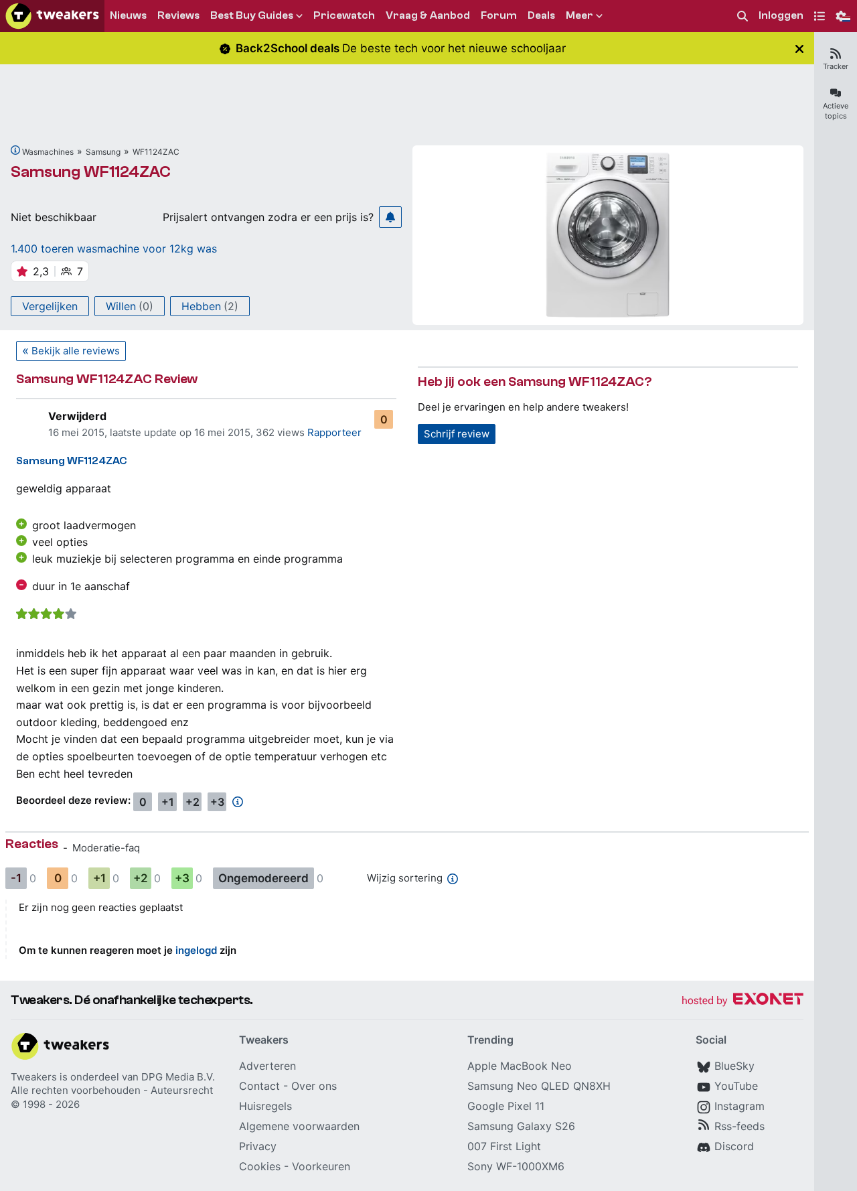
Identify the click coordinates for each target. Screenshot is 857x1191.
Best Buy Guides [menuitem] (251, 15)
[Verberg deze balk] (799, 48)
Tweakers (34, 1076)
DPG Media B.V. (178, 1076)
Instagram (739, 1106)
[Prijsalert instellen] (390, 217)
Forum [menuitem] (499, 15)
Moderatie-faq (106, 847)
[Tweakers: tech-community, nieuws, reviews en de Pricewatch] (52, 16)
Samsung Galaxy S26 (521, 1126)
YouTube (736, 1086)
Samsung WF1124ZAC (91, 172)
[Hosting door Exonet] (742, 1001)
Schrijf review (456, 433)
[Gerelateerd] (15, 150)
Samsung (103, 152)
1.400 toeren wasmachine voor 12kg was (114, 248)
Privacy (258, 1146)
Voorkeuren (321, 1166)
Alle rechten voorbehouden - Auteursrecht (112, 1090)
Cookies (260, 1166)
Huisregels (265, 1106)
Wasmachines (48, 152)
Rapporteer (334, 432)
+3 (217, 802)
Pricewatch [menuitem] (344, 15)
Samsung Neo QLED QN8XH (539, 1086)
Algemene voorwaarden (299, 1126)
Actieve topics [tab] (835, 111)
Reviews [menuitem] (178, 15)
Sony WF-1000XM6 (515, 1166)
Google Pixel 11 (505, 1106)
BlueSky (734, 1065)
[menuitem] (742, 16)
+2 (192, 802)
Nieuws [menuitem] (128, 15)
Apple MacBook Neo (519, 1065)
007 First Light (504, 1146)
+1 (167, 802)
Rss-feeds (739, 1126)
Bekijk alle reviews (75, 350)
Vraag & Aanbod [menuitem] (428, 15)
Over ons (314, 1086)
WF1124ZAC (156, 152)
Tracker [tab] (835, 66)
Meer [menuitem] (579, 15)
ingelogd (196, 950)
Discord (734, 1146)
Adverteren (267, 1065)
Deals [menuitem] (541, 15)
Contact (259, 1086)
